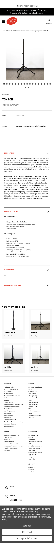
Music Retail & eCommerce (13, 446)
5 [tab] (15, 84)
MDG (30, 400)
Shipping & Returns (12, 286)
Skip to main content (27, 5)
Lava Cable (32, 394)
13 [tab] (38, 84)
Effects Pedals (8, 402)
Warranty (32, 439)
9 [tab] (27, 84)
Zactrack (31, 417)
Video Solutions (9, 426)
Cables (6, 400)
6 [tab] (18, 84)
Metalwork (7, 417)
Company (32, 467)
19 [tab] (28, 87)
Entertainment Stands (11, 407)
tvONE (30, 413)
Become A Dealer (34, 448)
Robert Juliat (33, 407)
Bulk (5, 398)
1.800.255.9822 (16, 500)
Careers (31, 470)
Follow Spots (8, 409)
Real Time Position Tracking (13, 422)
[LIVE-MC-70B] (13, 320)
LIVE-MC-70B (9, 332)
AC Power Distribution (36, 387)
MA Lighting (33, 396)
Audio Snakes (8, 394)
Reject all (27, 532)
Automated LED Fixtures (12, 396)
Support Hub (33, 437)
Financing (32, 450)
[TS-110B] (40, 354)
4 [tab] (12, 84)
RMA (30, 444)
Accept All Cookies (27, 538)
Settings (27, 525)
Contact (31, 472)
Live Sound (7, 413)
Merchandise (8, 415)
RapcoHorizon (33, 402)
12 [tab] (35, 84)
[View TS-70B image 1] (27, 57)
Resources (33, 432)
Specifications (11, 211)
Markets (7, 432)
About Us (32, 464)
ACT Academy (33, 435)
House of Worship (9, 442)
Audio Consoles (9, 387)
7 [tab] (21, 84)
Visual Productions (35, 415)
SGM (30, 409)
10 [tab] (30, 84)
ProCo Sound (33, 398)
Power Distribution (10, 420)
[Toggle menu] (3, 21)
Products (7, 384)
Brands (31, 384)
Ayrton (31, 389)
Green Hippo (33, 391)
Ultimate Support (34, 411)
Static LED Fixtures (10, 424)
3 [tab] (10, 84)
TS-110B (34, 367)
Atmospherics (8, 391)
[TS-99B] (40, 320)
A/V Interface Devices (11, 389)
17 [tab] (50, 84)
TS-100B (7, 367)
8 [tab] (24, 84)
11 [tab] (33, 84)
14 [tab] (41, 84)
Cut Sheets (9, 270)
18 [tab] (25, 87)
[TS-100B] (13, 354)
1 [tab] (4, 84)
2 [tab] (7, 84)
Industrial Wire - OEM (11, 444)
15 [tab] (44, 84)
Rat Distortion (33, 404)
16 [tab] (47, 84)
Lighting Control (9, 411)
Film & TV (7, 439)
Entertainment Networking (13, 404)
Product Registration (35, 442)
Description (9, 153)
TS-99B (34, 332)
